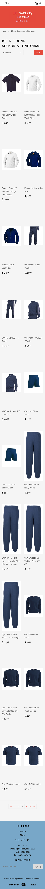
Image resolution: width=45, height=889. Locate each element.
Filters (39, 52)
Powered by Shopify (32, 878)
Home (4, 31)
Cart (41, 3)
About (22, 835)
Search (22, 831)
